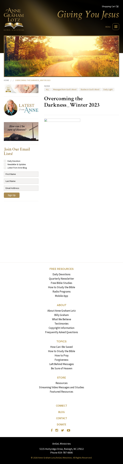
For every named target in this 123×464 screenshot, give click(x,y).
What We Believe (61, 319)
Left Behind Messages (61, 364)
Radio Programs (62, 291)
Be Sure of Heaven (61, 368)
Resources (62, 383)
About (61, 305)
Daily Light (108, 89)
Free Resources (61, 269)
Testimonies (61, 323)
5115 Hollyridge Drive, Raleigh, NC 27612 (62, 448)
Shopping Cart (108, 6)
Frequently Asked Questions (61, 332)
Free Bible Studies (61, 283)
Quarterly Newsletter (61, 278)
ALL (47, 89)
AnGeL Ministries (61, 443)
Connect (61, 405)
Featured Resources (61, 391)
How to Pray (62, 355)
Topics (61, 341)
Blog (61, 412)
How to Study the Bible (61, 287)
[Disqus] (81, 210)
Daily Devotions (61, 274)
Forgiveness (61, 360)
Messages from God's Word (64, 89)
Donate (61, 424)
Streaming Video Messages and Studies (61, 387)
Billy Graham (61, 315)
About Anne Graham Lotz (61, 310)
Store (61, 377)
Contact (61, 418)
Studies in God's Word (90, 89)
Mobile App (61, 296)
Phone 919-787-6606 (61, 452)
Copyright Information (61, 328)
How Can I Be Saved (61, 347)
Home (6, 80)
